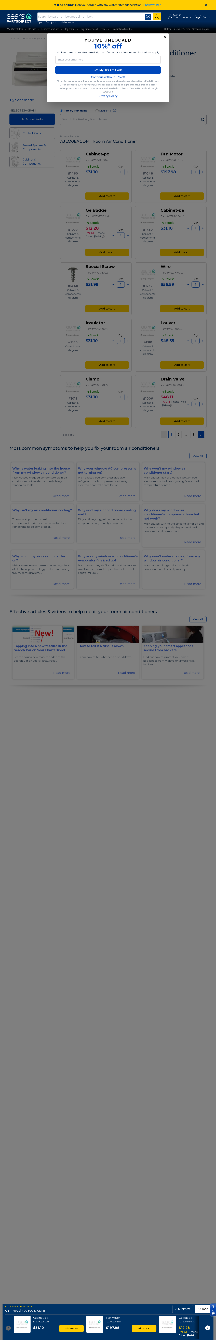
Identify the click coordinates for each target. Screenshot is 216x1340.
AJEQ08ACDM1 (34, 1310)
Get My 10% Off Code (108, 70)
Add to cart (71, 1328)
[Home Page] (21, 18)
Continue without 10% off (108, 77)
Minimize (183, 1309)
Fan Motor (113, 1317)
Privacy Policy (108, 96)
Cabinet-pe (40, 1317)
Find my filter (152, 5)
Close (202, 1309)
